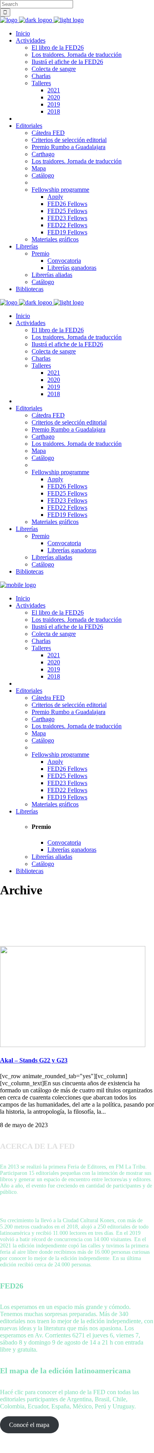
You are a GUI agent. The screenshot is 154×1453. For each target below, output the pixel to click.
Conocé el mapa (29, 1424)
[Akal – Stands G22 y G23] (72, 1045)
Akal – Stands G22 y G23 (34, 1060)
